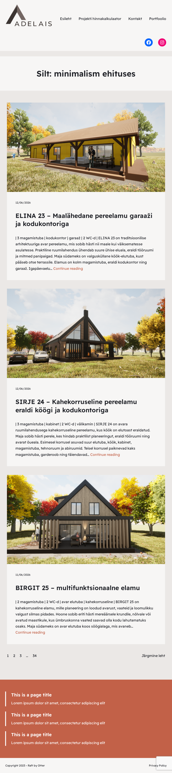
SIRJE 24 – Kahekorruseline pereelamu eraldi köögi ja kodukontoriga (76, 406)
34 (35, 655)
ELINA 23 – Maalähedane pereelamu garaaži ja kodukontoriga (84, 220)
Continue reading (68, 268)
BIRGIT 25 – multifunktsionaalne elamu (77, 588)
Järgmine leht (153, 655)
